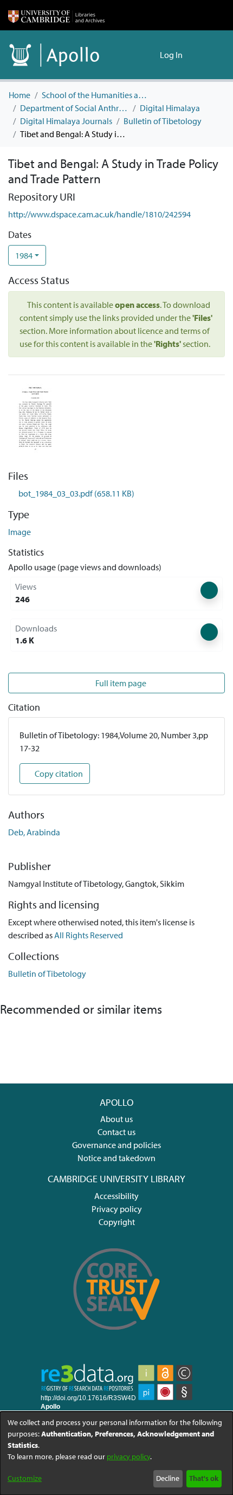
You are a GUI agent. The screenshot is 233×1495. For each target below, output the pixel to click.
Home (19, 94)
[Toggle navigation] (210, 54)
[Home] (56, 15)
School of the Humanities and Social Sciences (96, 94)
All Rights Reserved (88, 935)
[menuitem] (150, 54)
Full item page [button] (120, 683)
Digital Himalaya (170, 107)
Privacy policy (117, 1208)
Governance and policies (116, 1144)
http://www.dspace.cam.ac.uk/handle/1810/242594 (99, 214)
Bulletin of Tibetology (163, 120)
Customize (25, 1478)
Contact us (116, 1131)
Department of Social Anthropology (74, 107)
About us (116, 1118)
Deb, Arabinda (34, 832)
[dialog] (116, 1453)
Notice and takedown (116, 1157)
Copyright (117, 1221)
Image (19, 531)
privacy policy (128, 1456)
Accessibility (116, 1195)
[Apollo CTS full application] (117, 1337)
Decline (167, 1478)
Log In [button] (172, 54)
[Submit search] (134, 54)
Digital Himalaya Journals (66, 120)
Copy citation (58, 773)
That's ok (203, 1478)
